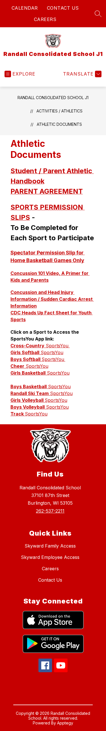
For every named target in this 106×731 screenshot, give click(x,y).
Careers (50, 568)
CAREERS (45, 19)
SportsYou (40, 345)
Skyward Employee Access (50, 557)
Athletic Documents (59, 124)
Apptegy (65, 722)
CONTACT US (63, 8)
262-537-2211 (50, 511)
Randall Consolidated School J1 (53, 97)
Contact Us (50, 580)
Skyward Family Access (50, 546)
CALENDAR (25, 8)
